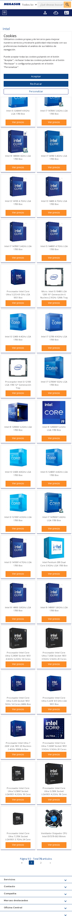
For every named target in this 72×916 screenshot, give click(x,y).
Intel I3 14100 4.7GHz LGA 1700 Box (18, 202)
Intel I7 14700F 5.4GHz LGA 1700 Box (17, 248)
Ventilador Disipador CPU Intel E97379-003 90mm (54, 835)
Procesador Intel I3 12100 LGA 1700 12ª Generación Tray (18, 384)
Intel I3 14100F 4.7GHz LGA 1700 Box (17, 564)
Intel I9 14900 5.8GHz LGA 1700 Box (18, 609)
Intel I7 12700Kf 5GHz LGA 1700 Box (54, 383)
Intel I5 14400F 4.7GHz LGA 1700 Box (54, 248)
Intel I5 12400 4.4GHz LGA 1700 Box (18, 338)
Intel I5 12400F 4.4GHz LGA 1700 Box (54, 473)
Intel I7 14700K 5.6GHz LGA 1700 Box (54, 112)
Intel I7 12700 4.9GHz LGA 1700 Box (54, 338)
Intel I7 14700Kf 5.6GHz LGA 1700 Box (54, 519)
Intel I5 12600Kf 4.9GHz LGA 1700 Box (18, 112)
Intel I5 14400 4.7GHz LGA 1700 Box (54, 202)
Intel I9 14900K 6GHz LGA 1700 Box (18, 157)
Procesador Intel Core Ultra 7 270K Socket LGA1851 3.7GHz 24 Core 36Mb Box (18, 838)
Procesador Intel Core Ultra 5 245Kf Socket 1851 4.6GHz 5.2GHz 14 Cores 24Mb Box (18, 657)
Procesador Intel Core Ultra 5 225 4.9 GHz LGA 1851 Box (18, 294)
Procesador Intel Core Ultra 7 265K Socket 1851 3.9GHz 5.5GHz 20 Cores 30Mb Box (54, 657)
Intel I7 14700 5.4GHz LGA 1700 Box (54, 157)
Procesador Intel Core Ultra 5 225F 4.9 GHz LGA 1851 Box (54, 700)
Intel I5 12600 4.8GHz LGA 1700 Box (18, 473)
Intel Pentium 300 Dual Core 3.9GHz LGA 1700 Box (54, 564)
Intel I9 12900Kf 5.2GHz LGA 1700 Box (54, 428)
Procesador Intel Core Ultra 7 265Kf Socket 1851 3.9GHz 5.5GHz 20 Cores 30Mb (54, 747)
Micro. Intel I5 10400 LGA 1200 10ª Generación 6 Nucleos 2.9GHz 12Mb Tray (54, 294)
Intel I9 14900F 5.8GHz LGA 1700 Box (54, 609)
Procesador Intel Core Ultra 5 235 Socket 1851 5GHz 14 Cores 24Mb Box (18, 700)
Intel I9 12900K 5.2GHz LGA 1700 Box (18, 428)
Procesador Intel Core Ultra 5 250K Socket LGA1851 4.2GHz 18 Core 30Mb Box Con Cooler (54, 793)
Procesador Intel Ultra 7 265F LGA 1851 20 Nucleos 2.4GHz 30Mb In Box (18, 745)
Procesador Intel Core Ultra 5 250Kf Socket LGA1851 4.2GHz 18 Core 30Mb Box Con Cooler (18, 793)
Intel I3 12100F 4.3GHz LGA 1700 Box (17, 519)
